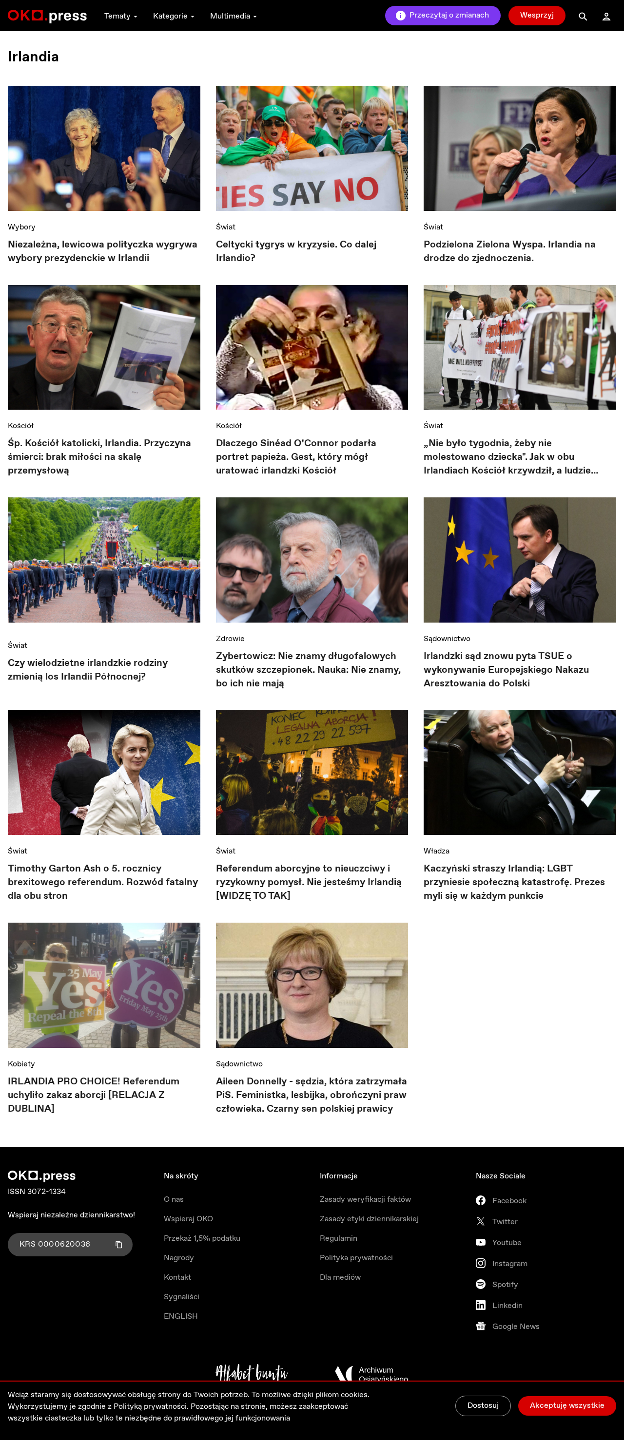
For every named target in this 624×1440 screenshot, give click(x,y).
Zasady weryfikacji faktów (365, 1199)
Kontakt (177, 1277)
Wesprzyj (537, 15)
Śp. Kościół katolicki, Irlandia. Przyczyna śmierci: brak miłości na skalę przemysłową (99, 457)
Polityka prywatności (356, 1258)
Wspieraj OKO (188, 1219)
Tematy (117, 16)
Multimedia (230, 16)
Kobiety (21, 1064)
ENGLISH (181, 1316)
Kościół (21, 426)
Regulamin (338, 1238)
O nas (174, 1199)
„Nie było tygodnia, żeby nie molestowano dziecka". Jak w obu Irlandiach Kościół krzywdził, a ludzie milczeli (507, 457)
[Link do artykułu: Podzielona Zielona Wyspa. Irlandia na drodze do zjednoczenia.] (520, 148)
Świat (225, 227)
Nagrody (179, 1258)
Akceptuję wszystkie (567, 1406)
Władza (436, 851)
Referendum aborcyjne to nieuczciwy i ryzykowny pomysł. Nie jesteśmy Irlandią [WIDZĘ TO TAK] (309, 882)
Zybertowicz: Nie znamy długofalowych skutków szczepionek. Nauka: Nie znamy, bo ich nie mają (308, 670)
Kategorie (170, 16)
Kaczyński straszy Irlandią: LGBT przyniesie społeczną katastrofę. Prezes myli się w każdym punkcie (514, 882)
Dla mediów (340, 1277)
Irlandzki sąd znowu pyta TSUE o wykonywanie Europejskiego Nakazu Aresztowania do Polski (506, 670)
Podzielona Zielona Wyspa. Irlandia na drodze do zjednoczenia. (510, 251)
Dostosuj (483, 1406)
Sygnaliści (181, 1297)
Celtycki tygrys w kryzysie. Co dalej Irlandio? (296, 251)
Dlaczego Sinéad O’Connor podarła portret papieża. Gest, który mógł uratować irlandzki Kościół (296, 457)
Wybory (22, 227)
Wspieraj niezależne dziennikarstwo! (71, 1215)
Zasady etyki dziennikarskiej (369, 1219)
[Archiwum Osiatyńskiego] (371, 1374)
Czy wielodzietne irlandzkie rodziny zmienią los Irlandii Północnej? (88, 670)
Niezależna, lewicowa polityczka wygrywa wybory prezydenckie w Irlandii (102, 251)
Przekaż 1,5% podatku (202, 1238)
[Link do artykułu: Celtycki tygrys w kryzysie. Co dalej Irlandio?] (312, 148)
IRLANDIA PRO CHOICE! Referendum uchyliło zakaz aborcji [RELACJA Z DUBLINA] (93, 1095)
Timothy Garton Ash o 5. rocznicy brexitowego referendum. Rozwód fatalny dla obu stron (103, 882)
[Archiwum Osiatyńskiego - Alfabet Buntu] (251, 1374)
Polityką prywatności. (151, 1407)
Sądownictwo (447, 639)
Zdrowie (230, 639)
